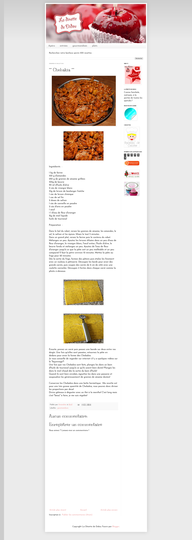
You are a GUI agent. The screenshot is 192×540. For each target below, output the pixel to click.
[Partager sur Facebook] (88, 405)
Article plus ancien (109, 510)
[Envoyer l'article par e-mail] (78, 405)
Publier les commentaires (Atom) (77, 515)
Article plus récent (58, 510)
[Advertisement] (83, 492)
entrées (64, 46)
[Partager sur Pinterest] (90, 405)
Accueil (83, 510)
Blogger (115, 527)
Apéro (51, 46)
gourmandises (79, 46)
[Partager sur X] (86, 405)
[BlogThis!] (85, 405)
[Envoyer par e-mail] (83, 405)
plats (94, 46)
